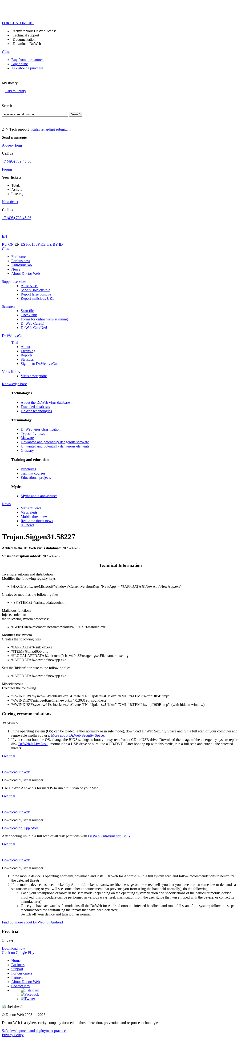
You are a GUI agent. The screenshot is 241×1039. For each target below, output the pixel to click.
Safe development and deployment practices (34, 1031)
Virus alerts (29, 512)
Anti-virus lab (21, 265)
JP (38, 244)
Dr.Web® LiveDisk (33, 744)
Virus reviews (31, 508)
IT (34, 244)
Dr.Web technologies (36, 411)
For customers (21, 973)
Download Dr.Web (27, 44)
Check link (29, 315)
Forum (7, 169)
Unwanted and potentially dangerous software (55, 442)
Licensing (28, 351)
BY (56, 244)
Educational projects (36, 478)
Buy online (19, 64)
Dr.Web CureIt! (32, 323)
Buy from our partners (27, 60)
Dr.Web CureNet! (34, 328)
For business (20, 261)
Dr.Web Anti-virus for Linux (109, 836)
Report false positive (36, 294)
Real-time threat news (37, 521)
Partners (17, 977)
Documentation (24, 39)
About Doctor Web (25, 274)
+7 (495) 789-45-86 (16, 161)
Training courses (33, 473)
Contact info (20, 986)
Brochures (28, 469)
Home (15, 961)
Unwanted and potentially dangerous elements (55, 446)
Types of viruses (33, 434)
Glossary (27, 450)
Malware (27, 438)
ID (61, 244)
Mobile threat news (35, 517)
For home (18, 257)
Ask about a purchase (27, 68)
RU (5, 244)
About (25, 347)
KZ (43, 244)
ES (23, 244)
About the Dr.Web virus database (45, 402)
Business (17, 965)
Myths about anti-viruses (39, 496)
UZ (50, 244)
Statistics (27, 359)
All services (29, 286)
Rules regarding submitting (51, 129)
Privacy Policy (13, 1035)
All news (27, 525)
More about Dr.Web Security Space (77, 735)
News (15, 269)
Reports (26, 355)
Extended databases (35, 407)
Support (17, 969)
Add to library (15, 91)
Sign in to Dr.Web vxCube (40, 364)
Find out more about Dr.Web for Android (32, 922)
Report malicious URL (38, 298)
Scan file (27, 311)
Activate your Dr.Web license (34, 31)
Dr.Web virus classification (40, 429)
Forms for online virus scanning (44, 319)
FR (29, 244)
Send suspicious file (35, 290)
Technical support (26, 35)
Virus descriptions (34, 376)
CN (11, 244)
